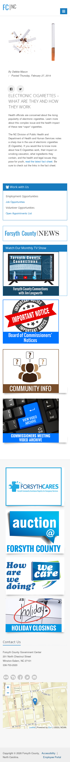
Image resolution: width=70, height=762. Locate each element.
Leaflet (32, 727)
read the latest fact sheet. (39, 161)
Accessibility (48, 753)
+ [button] (8, 687)
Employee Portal (52, 757)
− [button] (8, 693)
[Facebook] (20, 677)
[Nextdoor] (13, 677)
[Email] (34, 677)
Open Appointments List (19, 213)
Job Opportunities (15, 202)
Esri (50, 727)
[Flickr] (6, 677)
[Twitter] (27, 677)
